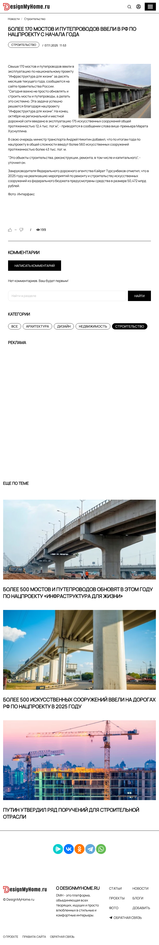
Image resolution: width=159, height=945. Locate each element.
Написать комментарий (34, 266)
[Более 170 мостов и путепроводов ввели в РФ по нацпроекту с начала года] (114, 91)
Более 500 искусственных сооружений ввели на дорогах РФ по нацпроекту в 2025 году (79, 703)
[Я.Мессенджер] (58, 849)
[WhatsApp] (101, 849)
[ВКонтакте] (69, 849)
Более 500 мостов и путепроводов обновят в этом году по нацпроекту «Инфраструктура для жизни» (78, 593)
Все (14, 326)
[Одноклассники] (79, 849)
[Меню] (150, 7)
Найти (139, 296)
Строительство (23, 45)
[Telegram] (90, 849)
